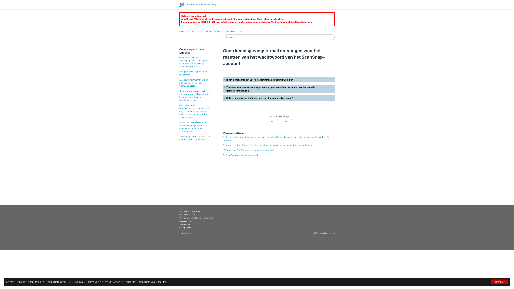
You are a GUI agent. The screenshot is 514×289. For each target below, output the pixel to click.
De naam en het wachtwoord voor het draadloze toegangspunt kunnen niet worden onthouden (267, 145)
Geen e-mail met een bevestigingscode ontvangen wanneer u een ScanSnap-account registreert (193, 62)
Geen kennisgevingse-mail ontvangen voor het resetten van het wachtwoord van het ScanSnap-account (194, 95)
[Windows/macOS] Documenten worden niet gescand (248, 150)
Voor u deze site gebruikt (189, 211)
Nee (285, 121)
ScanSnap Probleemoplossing (191, 31)
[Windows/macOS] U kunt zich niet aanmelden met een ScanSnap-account (193, 83)
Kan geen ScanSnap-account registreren (193, 73)
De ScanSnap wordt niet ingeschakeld (241, 155)
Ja (272, 121)
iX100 (208, 31)
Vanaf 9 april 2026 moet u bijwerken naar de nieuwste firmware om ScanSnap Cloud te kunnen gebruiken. (232, 19)
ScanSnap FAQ (185, 224)
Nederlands (186, 233)
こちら (70, 282)
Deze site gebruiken (187, 215)
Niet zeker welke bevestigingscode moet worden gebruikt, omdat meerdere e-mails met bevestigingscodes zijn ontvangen (194, 111)
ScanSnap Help (185, 221)
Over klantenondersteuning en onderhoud (196, 218)
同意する (499, 282)
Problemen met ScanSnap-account (227, 31)
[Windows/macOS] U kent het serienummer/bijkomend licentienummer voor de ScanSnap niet (193, 127)
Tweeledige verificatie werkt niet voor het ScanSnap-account (194, 138)
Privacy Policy (185, 228)
